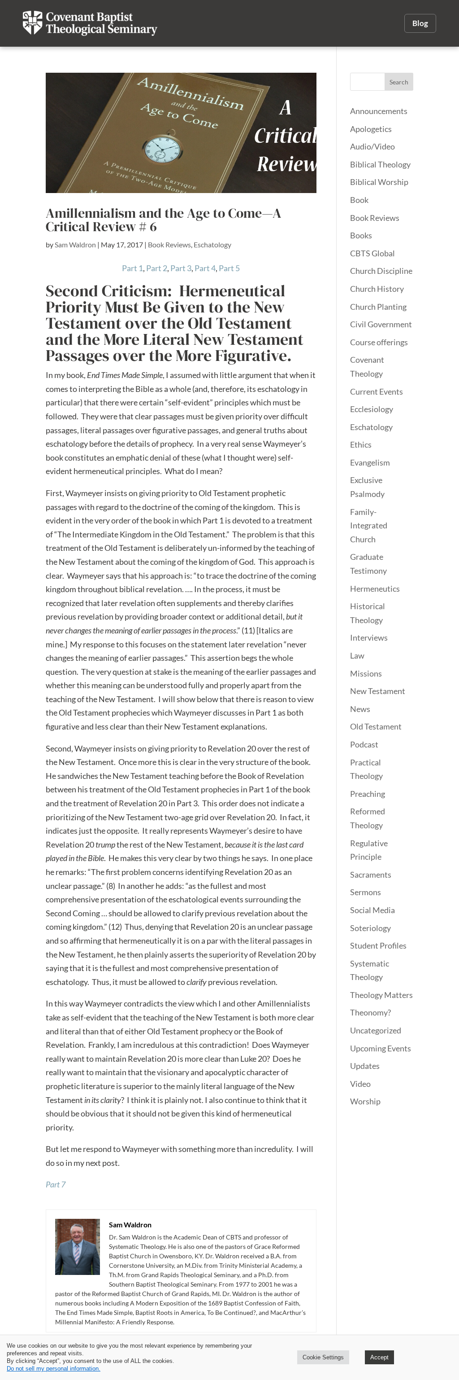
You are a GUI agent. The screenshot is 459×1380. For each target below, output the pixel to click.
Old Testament (376, 726)
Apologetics (371, 129)
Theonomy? (370, 1012)
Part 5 (229, 268)
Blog (420, 23)
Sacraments (370, 874)
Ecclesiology (371, 409)
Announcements (378, 111)
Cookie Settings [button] (323, 1357)
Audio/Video (372, 146)
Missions (366, 673)
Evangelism (370, 462)
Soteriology (370, 928)
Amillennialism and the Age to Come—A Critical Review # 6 (163, 220)
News (360, 709)
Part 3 (180, 268)
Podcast (364, 744)
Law (357, 655)
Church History (377, 289)
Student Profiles (378, 945)
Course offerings (379, 342)
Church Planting (378, 307)
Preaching (367, 794)
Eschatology (212, 244)
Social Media (372, 910)
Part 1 (132, 268)
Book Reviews (169, 244)
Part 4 (205, 268)
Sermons (365, 892)
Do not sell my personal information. (53, 1368)
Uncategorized (375, 1030)
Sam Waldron (75, 244)
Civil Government (381, 324)
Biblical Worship (379, 182)
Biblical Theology (380, 164)
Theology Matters (381, 995)
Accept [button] (379, 1357)
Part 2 (156, 268)
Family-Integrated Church (368, 525)
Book (359, 200)
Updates (365, 1066)
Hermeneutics (375, 588)
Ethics (361, 444)
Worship (365, 1101)
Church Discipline (381, 271)
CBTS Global (372, 253)
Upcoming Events (380, 1048)
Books (361, 235)
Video (360, 1084)
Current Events (376, 391)
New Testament (377, 691)
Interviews (369, 637)
